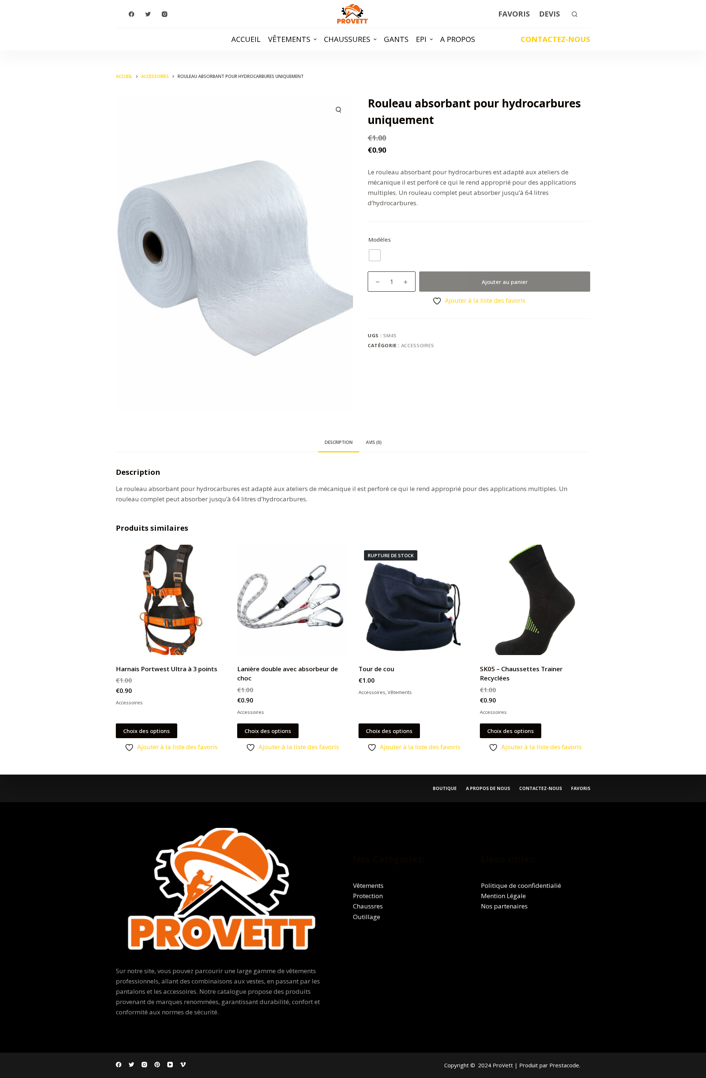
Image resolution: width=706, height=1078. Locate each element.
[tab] (338, 442)
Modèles (379, 239)
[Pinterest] (157, 1064)
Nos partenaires (504, 906)
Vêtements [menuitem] (289, 39)
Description (339, 442)
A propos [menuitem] (457, 39)
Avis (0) (374, 442)
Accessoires (417, 345)
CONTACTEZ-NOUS (555, 39)
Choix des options (146, 730)
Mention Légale (503, 896)
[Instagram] (164, 14)
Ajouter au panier (505, 281)
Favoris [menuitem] (514, 14)
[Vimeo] (183, 1064)
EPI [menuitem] (421, 39)
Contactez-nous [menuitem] (540, 788)
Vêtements (400, 692)
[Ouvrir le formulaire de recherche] (574, 14)
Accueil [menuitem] (246, 39)
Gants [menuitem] (396, 39)
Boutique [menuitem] (445, 788)
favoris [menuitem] (580, 788)
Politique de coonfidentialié (521, 885)
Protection (368, 896)
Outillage (366, 916)
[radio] (374, 255)
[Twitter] (148, 14)
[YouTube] (170, 1064)
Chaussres (368, 906)
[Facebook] (131, 14)
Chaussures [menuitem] (347, 39)
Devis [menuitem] (549, 14)
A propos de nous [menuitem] (488, 788)
